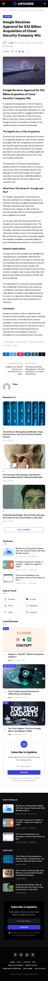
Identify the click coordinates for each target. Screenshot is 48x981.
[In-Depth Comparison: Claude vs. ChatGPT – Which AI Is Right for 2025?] (8, 564)
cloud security (22, 342)
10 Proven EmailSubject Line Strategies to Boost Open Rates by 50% (30, 577)
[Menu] (3, 3)
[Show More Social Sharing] (27, 51)
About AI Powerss (15, 965)
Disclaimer (27, 968)
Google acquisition (36, 342)
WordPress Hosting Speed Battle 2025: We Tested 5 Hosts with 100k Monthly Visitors (30, 550)
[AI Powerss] (24, 3)
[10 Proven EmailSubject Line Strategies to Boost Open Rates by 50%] (8, 578)
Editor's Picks (9, 665)
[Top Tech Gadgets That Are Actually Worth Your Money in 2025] (24, 713)
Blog (6, 628)
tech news (7, 345)
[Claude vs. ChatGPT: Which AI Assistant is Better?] (24, 639)
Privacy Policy (22, 780)
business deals (9, 342)
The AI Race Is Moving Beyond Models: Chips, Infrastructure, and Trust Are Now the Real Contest (23, 434)
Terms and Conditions (12, 968)
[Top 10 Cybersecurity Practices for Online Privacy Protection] (24, 676)
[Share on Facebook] (12, 51)
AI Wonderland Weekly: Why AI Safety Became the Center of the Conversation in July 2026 (29, 887)
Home (12, 962)
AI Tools (26, 962)
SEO (34, 962)
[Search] (44, 3)
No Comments (38, 43)
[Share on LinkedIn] (23, 51)
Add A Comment (24, 530)
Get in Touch (40, 968)
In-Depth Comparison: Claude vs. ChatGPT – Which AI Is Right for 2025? (29, 564)
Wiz (15, 345)
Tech (19, 962)
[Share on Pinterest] (19, 51)
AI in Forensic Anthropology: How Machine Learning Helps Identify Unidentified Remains (30, 872)
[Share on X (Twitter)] (16, 51)
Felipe (12, 43)
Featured (7, 16)
